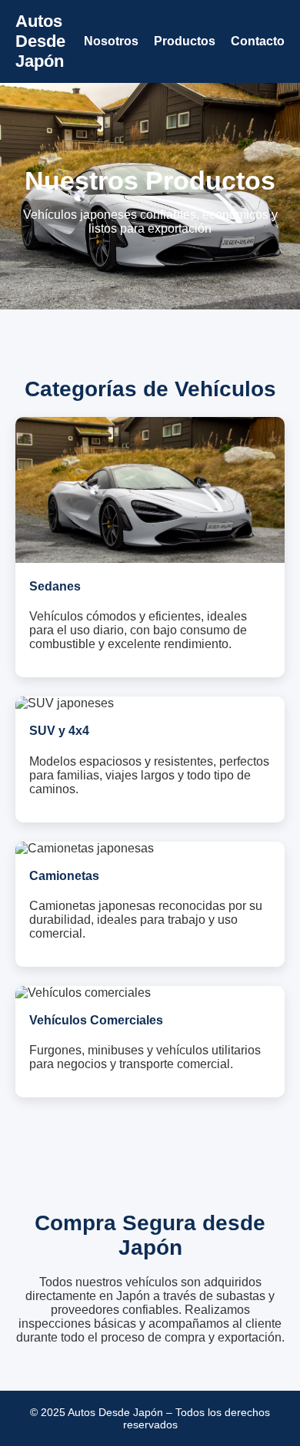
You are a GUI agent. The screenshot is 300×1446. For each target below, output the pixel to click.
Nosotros (111, 41)
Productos (184, 41)
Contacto (258, 41)
